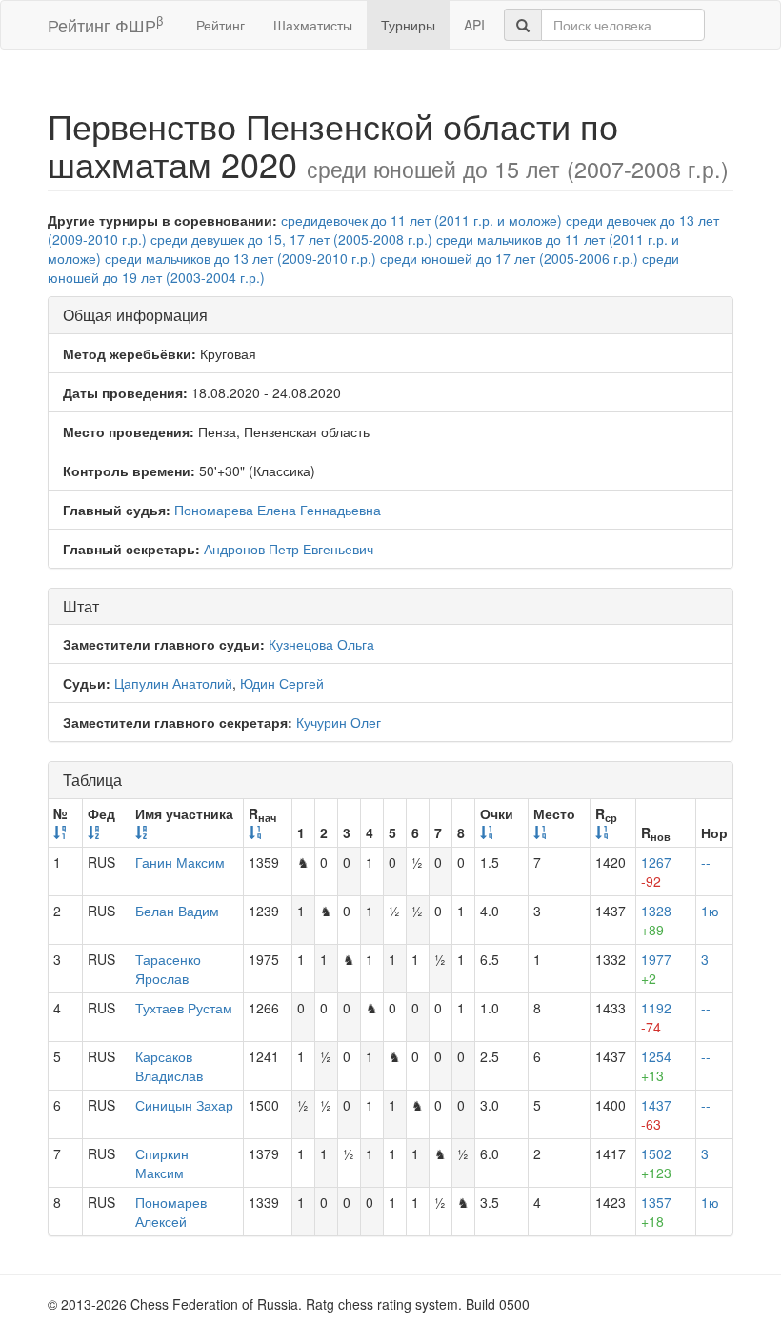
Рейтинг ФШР (105, 24)
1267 (656, 871)
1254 (656, 1066)
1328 (656, 920)
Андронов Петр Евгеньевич (288, 548)
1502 (656, 1163)
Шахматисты (312, 24)
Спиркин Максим (162, 1163)
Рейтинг (220, 24)
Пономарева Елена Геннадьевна (277, 509)
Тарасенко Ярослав (168, 969)
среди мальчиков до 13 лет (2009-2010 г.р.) (240, 258)
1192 (656, 1017)
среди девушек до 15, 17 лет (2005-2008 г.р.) (291, 239)
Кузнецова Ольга (321, 643)
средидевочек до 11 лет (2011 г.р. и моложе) (421, 220)
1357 (656, 1212)
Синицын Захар (184, 1104)
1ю (710, 910)
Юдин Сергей (282, 682)
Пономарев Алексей (171, 1212)
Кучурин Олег (338, 722)
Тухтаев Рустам (183, 1007)
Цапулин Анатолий (173, 682)
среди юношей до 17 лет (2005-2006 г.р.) (509, 258)
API (474, 24)
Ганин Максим (180, 862)
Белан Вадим (177, 910)
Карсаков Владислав (169, 1066)
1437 (656, 1114)
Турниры (408, 24)
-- (706, 862)
